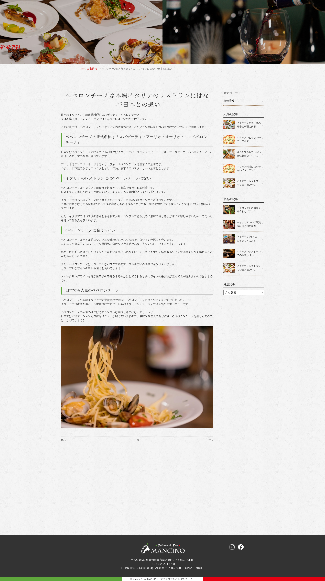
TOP (82, 68)
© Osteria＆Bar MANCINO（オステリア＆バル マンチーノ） (162, 579)
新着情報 (92, 68)
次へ (211, 440)
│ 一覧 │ (137, 440)
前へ (63, 440)
